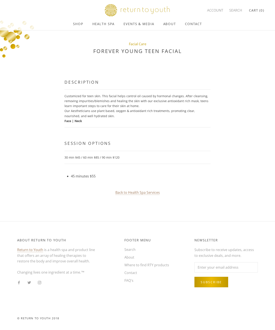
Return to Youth (30, 249)
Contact (193, 24)
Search (130, 249)
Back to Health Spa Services (137, 192)
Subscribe (211, 282)
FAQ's (128, 280)
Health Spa (103, 24)
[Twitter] (29, 282)
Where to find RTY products (146, 265)
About (169, 24)
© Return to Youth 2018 (38, 318)
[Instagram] (39, 282)
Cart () (256, 10)
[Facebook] (19, 282)
